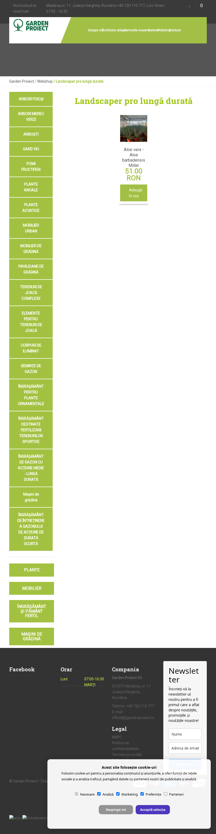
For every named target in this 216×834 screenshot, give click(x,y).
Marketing (129, 794)
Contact (175, 30)
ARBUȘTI (30, 134)
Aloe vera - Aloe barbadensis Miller (133, 157)
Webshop (164, 30)
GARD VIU (31, 149)
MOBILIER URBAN (31, 228)
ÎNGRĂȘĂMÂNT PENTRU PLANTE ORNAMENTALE (31, 395)
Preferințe (153, 794)
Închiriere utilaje (114, 30)
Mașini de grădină (31, 497)
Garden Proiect (21, 81)
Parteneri (176, 794)
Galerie (153, 30)
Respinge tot (116, 809)
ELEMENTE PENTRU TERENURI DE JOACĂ (31, 322)
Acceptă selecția (152, 809)
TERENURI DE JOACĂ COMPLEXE (31, 293)
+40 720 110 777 (131, 5)
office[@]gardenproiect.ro (133, 718)
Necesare (87, 794)
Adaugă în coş (135, 193)
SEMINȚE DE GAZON (31, 369)
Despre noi (96, 30)
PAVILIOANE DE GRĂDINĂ (31, 269)
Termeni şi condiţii (127, 754)
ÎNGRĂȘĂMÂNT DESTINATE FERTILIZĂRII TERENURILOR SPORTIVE (31, 430)
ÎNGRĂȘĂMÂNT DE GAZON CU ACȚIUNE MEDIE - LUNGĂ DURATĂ (31, 468)
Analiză (108, 794)
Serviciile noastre (137, 30)
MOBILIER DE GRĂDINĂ (31, 249)
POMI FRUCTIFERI (31, 167)
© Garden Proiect (24, 781)
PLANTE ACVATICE (31, 208)
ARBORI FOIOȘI (31, 99)
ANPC (117, 737)
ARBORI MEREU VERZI (31, 117)
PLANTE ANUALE (31, 187)
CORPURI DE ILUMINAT (31, 348)
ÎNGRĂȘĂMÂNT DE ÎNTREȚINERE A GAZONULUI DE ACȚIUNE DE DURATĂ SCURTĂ (31, 529)
